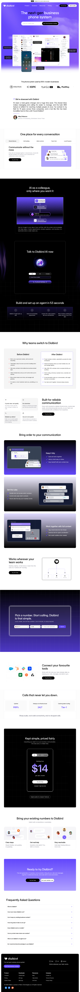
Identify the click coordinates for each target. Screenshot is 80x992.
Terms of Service (50, 978)
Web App (21, 980)
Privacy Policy (49, 980)
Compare (6, 975)
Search (62, 626)
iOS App (20, 978)
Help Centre (35, 978)
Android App (21, 975)
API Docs (34, 980)
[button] (72, 5)
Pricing (5, 978)
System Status (7, 980)
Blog (33, 975)
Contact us (48, 975)
